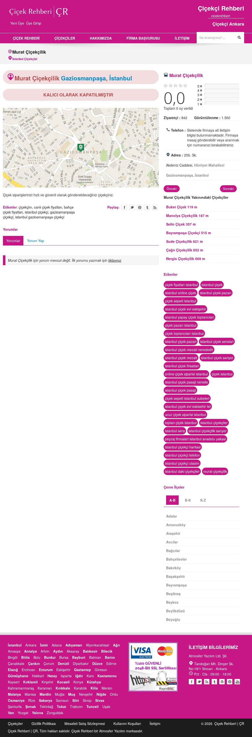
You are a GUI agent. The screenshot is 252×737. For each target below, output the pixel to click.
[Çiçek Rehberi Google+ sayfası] (238, 15)
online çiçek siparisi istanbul (186, 373)
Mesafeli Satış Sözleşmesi (84, 723)
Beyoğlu (173, 619)
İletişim (155, 723)
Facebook (191, 681)
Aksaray (73, 651)
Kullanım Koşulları (127, 723)
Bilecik (106, 651)
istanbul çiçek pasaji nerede (186, 382)
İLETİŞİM (182, 38)
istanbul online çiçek (180, 292)
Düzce (97, 663)
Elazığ (13, 669)
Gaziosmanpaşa (83, 78)
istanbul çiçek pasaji (180, 390)
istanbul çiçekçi (36, 212)
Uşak (106, 706)
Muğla (59, 694)
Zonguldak (55, 712)
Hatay (52, 675)
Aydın (58, 651)
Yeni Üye (17, 23)
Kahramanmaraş (21, 688)
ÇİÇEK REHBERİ (26, 38)
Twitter (131, 207)
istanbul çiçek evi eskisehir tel (188, 406)
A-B (172, 500)
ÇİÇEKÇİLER (64, 38)
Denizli (63, 663)
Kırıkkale (63, 688)
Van (11, 712)
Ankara (30, 645)
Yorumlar (13, 240)
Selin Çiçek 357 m (181, 224)
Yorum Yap (35, 240)
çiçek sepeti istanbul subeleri (187, 398)
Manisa (30, 694)
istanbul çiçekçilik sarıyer (208, 430)
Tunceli (92, 706)
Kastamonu (107, 675)
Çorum (49, 663)
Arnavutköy (176, 524)
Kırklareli (30, 681)
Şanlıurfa (15, 706)
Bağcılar (173, 550)
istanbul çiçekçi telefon (182, 455)
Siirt (75, 700)
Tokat (61, 706)
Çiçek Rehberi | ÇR (229, 723)
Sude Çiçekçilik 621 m (184, 241)
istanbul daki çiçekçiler (182, 471)
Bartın (110, 657)
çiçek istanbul (222, 373)
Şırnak (30, 706)
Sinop (87, 700)
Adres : (177, 155)
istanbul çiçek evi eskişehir (185, 309)
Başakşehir (175, 576)
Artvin (45, 651)
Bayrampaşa (176, 585)
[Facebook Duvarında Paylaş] (124, 207)
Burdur (50, 657)
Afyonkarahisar (97, 645)
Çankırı (34, 663)
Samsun (62, 700)
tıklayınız (114, 260)
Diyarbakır (81, 663)
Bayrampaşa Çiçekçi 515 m (188, 232)
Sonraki (228, 188)
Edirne (111, 663)
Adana (57, 645)
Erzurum (46, 669)
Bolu (36, 657)
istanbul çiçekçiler (214, 422)
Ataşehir (173, 533)
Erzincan (28, 669)
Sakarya (45, 700)
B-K (188, 500)
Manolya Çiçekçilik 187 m (187, 215)
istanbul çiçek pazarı (215, 292)
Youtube (222, 681)
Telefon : (178, 130)
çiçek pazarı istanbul (180, 325)
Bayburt (78, 657)
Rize (31, 700)
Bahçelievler (176, 559)
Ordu (114, 694)
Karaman (45, 688)
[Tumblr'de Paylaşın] (147, 207)
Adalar (171, 516)
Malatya (14, 694)
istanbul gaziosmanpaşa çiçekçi (39, 217)
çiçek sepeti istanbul (180, 300)
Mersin (107, 688)
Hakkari (38, 675)
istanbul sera (175, 430)
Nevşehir (86, 694)
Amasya (14, 651)
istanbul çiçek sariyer (217, 357)
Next (164, 149)
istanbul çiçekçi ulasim (182, 463)
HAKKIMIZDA (101, 38)
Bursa (63, 657)
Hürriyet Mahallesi (209, 165)
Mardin (45, 694)
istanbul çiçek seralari (217, 341)
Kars (90, 675)
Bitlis (25, 657)
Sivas (99, 700)
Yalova (37, 712)
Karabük (80, 688)
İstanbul (120, 78)
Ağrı (116, 645)
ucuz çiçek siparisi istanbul (185, 414)
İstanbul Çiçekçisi (24, 59)
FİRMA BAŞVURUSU (143, 38)
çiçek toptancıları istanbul (184, 333)
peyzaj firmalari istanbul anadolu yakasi (195, 438)
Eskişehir (63, 669)
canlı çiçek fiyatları (48, 207)
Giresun (101, 669)
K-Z (203, 500)
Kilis (94, 688)
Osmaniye (16, 700)
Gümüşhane (18, 675)
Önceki (172, 188)
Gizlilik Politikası (44, 723)
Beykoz (172, 602)
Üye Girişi (33, 23)
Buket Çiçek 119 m (181, 206)
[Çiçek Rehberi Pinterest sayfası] (242, 15)
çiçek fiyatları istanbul (181, 284)
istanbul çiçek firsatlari (182, 365)
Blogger (206, 681)
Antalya (30, 651)
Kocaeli (63, 681)
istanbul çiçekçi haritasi (183, 447)
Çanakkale (16, 663)
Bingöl (12, 657)
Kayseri (13, 681)
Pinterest (229, 681)
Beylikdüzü (175, 610)
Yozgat (23, 712)
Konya (78, 681)
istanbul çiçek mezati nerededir (189, 349)
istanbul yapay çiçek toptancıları (189, 317)
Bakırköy (173, 567)
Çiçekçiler (15, 723)
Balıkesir (90, 651)
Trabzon (76, 706)
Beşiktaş (173, 593)
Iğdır (79, 675)
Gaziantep (82, 669)
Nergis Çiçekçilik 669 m (185, 258)
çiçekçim (25, 207)
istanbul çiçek (212, 284)
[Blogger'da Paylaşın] (154, 207)
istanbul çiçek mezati (181, 357)
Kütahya (94, 681)
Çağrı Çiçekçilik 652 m (184, 249)
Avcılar (172, 541)
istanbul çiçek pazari (180, 341)
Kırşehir (47, 681)
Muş (71, 694)
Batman (95, 657)
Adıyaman (73, 645)
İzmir (44, 645)
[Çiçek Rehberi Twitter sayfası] (233, 15)
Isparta (66, 675)
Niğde (101, 694)
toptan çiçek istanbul (181, 422)
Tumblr (214, 681)
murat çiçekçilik (215, 471)
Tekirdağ (46, 706)
